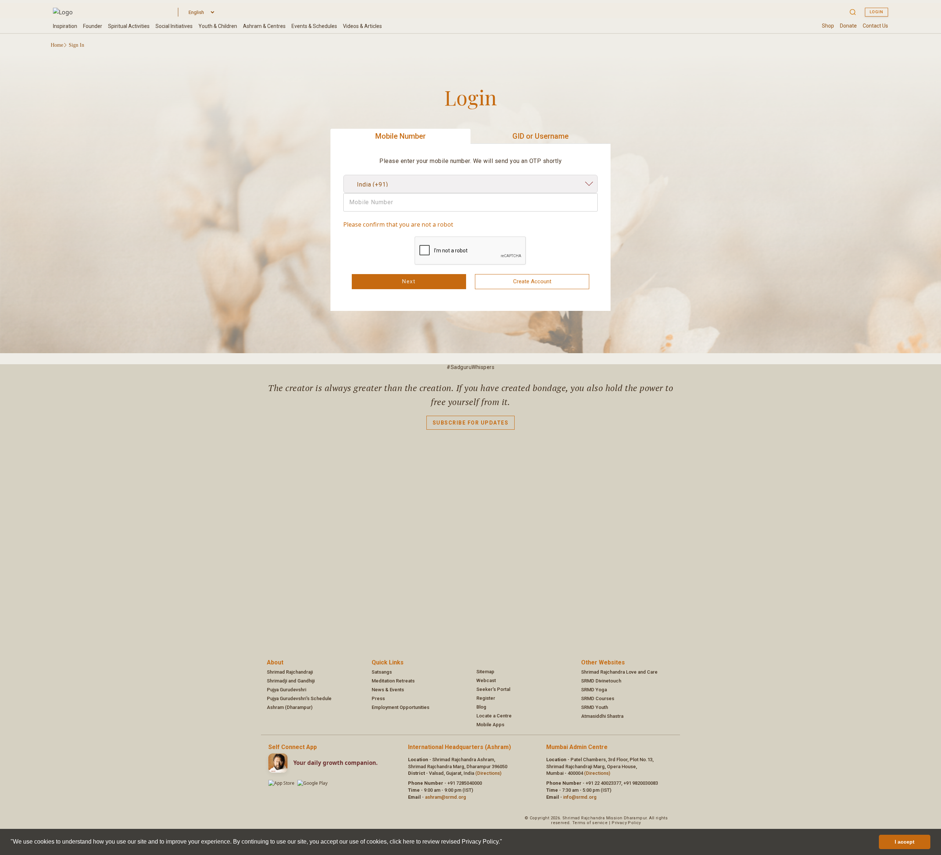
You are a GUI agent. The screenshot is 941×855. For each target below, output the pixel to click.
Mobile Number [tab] (400, 136)
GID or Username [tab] (540, 136)
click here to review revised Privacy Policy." (446, 841)
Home (57, 45)
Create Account (532, 281)
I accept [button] (905, 842)
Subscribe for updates (471, 423)
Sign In (76, 45)
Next (408, 281)
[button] (505, 842)
